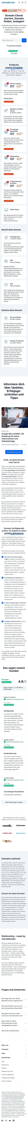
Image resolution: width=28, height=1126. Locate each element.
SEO (11, 260)
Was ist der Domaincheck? (10, 1031)
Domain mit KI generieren (14, 45)
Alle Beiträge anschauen (14, 452)
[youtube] (10, 1120)
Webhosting (14, 156)
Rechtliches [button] (6, 1057)
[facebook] (2, 1120)
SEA (11, 284)
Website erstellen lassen (16, 110)
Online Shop (14, 209)
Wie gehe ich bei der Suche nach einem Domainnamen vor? (12, 1015)
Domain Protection (17, 341)
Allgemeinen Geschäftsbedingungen (14, 1096)
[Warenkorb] (22, 2)
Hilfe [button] (3, 1053)
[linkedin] (13, 1120)
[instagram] (6, 1120)
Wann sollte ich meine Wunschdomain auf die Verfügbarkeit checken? (10, 1023)
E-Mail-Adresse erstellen (15, 182)
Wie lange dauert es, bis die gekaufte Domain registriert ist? (12, 999)
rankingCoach (15, 237)
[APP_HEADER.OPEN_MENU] (25, 2)
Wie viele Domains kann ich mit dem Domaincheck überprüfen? (12, 1007)
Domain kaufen (15, 84)
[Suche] (19, 2)
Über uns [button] (5, 1045)
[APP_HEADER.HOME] (8, 2)
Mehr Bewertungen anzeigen (14, 802)
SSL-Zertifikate (15, 317)
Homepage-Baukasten (14, 130)
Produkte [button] (5, 1049)
